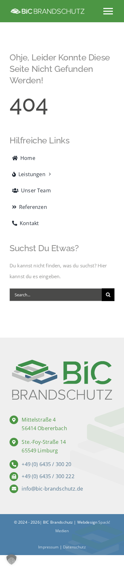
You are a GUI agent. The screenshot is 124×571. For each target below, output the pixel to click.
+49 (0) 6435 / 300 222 (48, 476)
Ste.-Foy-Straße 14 (44, 441)
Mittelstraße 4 (39, 419)
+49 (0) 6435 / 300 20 (46, 464)
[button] (11, 559)
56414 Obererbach (44, 428)
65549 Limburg (40, 450)
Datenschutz (74, 547)
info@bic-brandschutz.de (52, 488)
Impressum (48, 547)
